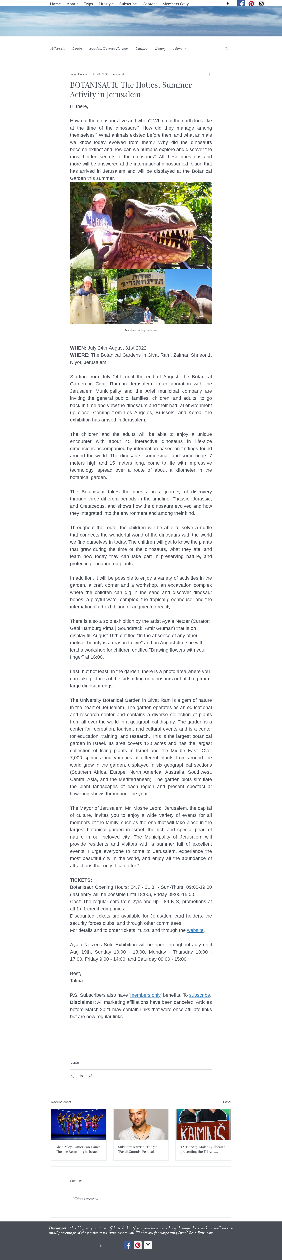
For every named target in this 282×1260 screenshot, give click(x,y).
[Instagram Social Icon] (261, 3)
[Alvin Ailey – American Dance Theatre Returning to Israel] (78, 1124)
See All (227, 1101)
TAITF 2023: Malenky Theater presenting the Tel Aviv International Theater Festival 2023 (203, 1149)
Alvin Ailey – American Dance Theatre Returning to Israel (78, 1149)
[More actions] (209, 74)
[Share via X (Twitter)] (72, 1076)
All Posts (58, 48)
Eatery (160, 48)
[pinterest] (228, 4)
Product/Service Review (109, 48)
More (178, 48)
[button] (106, 4)
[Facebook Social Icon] (241, 3)
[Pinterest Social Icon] (251, 3)
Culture (142, 48)
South (77, 48)
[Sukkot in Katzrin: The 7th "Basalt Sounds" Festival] (141, 1124)
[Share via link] (90, 1076)
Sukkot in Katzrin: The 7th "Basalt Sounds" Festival (138, 1149)
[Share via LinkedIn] (81, 1076)
